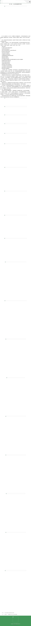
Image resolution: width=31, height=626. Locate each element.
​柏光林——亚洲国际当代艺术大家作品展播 (11, 614)
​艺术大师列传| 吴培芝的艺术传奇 (9, 612)
